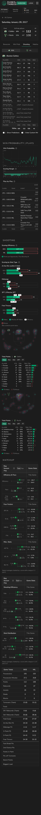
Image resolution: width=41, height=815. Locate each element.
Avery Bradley (8, 113)
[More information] (16, 148)
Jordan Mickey (7, 108)
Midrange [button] (5, 279)
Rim (9, 360)
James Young (7, 104)
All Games (4, 9)
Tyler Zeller (7, 96)
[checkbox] (1, 12)
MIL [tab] (30, 50)
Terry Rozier (7, 92)
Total (4, 360)
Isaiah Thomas (7, 63)
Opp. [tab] (22, 468)
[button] (20, 158)
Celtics (11, 31)
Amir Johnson (7, 75)
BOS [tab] (12, 50)
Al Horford (6, 121)
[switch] (4, 133)
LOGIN (31, 3)
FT (23, 360)
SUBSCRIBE (21, 3)
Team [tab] (18, 468)
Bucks (11, 35)
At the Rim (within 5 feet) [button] (11, 266)
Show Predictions (13, 133)
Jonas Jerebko (7, 79)
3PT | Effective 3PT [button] (9, 292)
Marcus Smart (7, 88)
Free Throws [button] (6, 306)
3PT (18, 360)
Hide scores (5, 12)
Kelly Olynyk (7, 84)
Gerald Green (7, 100)
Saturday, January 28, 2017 (15, 22)
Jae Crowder (7, 67)
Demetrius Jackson (9, 117)
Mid (14, 360)
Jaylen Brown (7, 71)
